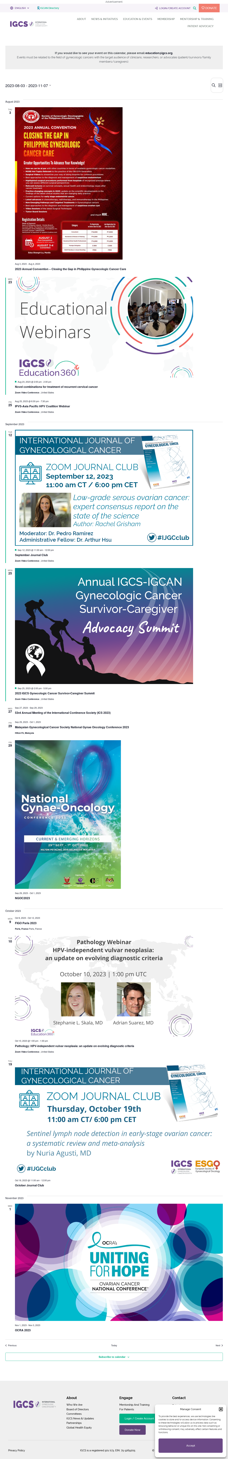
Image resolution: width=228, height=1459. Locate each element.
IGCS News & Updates (80, 1418)
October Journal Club (29, 1185)
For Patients (126, 1409)
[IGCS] (28, 24)
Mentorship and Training (134, 1404)
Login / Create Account (139, 1418)
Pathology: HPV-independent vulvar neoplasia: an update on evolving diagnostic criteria (74, 1046)
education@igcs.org (158, 53)
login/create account (175, 8)
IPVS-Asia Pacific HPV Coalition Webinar (42, 406)
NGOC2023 (22, 898)
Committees (74, 1413)
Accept (190, 1445)
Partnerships (74, 1423)
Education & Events (137, 19)
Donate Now (132, 1430)
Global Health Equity (79, 1427)
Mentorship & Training (197, 19)
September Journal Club (31, 555)
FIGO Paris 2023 (26, 923)
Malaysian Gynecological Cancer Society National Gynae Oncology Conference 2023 (72, 727)
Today (114, 1345)
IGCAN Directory (49, 8)
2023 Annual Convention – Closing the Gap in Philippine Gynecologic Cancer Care (70, 269)
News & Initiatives (104, 19)
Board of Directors (77, 1409)
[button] (221, 1409)
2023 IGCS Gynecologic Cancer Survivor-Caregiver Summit (55, 693)
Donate (211, 8)
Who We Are (74, 1404)
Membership (166, 19)
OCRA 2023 (23, 1330)
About (81, 19)
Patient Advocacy (201, 26)
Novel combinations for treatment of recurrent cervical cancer (56, 387)
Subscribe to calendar (112, 1357)
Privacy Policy (16, 1450)
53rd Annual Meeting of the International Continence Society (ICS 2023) (63, 713)
